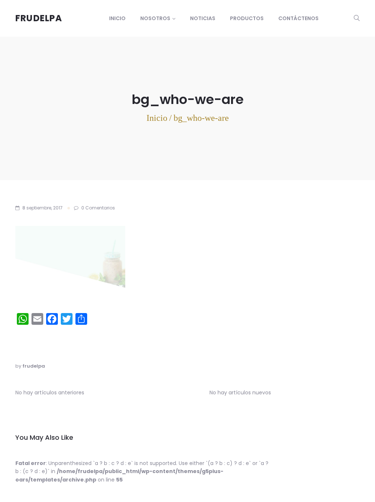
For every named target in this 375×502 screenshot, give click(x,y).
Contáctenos (298, 18)
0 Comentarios (97, 208)
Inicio (117, 18)
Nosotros (155, 18)
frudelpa (33, 365)
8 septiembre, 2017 (42, 208)
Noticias (202, 18)
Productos (247, 18)
